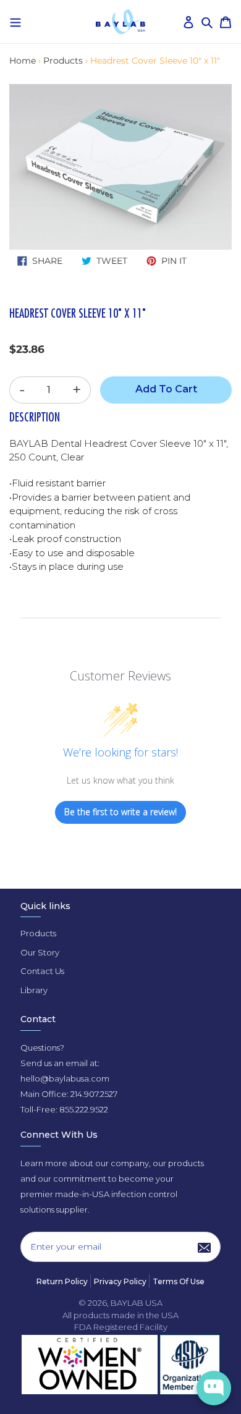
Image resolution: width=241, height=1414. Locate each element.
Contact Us (42, 971)
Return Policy (62, 1281)
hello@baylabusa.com (64, 1078)
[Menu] (15, 21)
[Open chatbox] (214, 1388)
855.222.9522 (83, 1109)
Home (22, 60)
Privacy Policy (120, 1281)
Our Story (39, 952)
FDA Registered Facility (120, 1327)
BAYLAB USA (137, 1303)
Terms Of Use (179, 1281)
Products (63, 60)
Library (34, 990)
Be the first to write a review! (120, 812)
